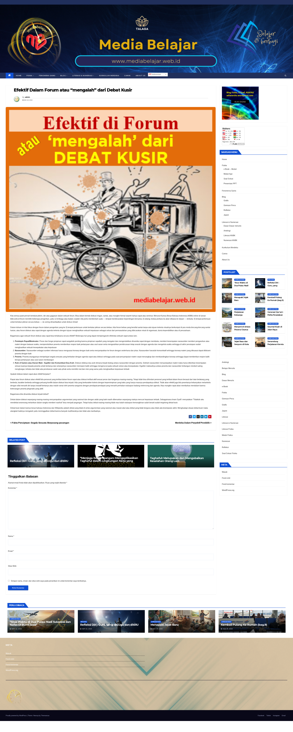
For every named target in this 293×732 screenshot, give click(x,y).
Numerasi (226, 441)
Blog (63, 76)
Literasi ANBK (229, 235)
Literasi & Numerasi (82, 76)
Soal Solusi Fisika (229, 453)
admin (27, 97)
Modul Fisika (227, 435)
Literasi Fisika (228, 429)
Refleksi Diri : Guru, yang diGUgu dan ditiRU (39, 461)
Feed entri (226, 478)
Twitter (268, 715)
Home (18, 76)
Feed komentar (228, 484)
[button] (285, 75)
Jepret (226, 215)
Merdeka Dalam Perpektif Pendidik (192, 423)
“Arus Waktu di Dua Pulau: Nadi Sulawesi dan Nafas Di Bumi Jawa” (40, 623)
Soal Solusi (228, 179)
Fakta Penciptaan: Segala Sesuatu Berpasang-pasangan (40, 423)
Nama (11, 536)
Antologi (227, 231)
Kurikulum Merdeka (109, 76)
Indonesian (156, 74)
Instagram (276, 715)
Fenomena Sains (47, 76)
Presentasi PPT (230, 184)
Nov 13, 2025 (17, 629)
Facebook (261, 715)
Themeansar (45, 715)
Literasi (225, 417)
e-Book (225, 387)
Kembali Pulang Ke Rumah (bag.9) (244, 624)
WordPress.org (228, 490)
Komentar (12, 488)
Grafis (226, 200)
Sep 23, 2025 (87, 629)
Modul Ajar (228, 174)
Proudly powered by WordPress (16, 715)
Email (11, 551)
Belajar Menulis (228, 368)
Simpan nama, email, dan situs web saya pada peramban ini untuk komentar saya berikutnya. (48, 581)
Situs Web (12, 566)
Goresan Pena (230, 205)
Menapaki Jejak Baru (165, 624)
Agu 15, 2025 (157, 629)
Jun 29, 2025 (228, 629)
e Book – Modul (230, 169)
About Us (140, 76)
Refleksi (227, 210)
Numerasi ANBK (230, 240)
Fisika (29, 76)
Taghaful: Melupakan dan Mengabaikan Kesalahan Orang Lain (177, 459)
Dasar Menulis (228, 380)
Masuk (224, 472)
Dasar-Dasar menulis (232, 226)
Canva (127, 76)
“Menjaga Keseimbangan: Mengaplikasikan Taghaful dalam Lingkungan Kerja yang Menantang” (109, 460)
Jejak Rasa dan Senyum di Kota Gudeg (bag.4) (241, 344)
